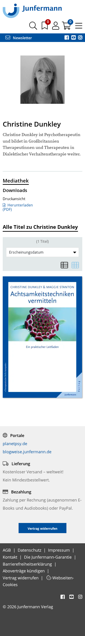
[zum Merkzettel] (45, 27)
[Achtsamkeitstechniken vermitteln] (42, 337)
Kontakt (10, 557)
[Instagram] (80, 37)
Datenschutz (30, 550)
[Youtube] (73, 37)
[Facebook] (67, 37)
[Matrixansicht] (75, 265)
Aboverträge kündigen (24, 571)
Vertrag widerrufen (21, 577)
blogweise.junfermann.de (27, 451)
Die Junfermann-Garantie (48, 557)
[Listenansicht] (64, 265)
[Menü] (78, 27)
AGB (7, 550)
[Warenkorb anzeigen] (67, 27)
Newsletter (22, 37)
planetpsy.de (15, 443)
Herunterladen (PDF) (18, 207)
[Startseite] (32, 10)
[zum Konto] (56, 27)
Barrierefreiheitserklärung (28, 564)
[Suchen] (33, 27)
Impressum (59, 550)
